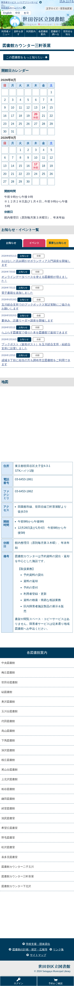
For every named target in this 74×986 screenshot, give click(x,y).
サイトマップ (38, 954)
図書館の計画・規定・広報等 (29, 949)
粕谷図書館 (8, 789)
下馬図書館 (8, 740)
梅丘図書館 (8, 672)
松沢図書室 (8, 847)
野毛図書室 (8, 837)
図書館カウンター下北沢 (16, 886)
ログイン (18, 983)
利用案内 (31, 31)
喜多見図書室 (9, 857)
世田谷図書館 (9, 682)
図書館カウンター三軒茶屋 (17, 876)
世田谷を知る (68, 33)
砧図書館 (6, 691)
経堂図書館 (8, 808)
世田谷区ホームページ (12, 8)
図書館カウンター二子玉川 (17, 866)
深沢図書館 (8, 750)
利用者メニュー (6, 33)
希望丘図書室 (9, 827)
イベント (34, 243)
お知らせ (11, 243)
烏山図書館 (8, 730)
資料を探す (18, 33)
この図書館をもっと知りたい (24, 57)
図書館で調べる (55, 33)
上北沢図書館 (9, 779)
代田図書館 (8, 721)
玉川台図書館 (9, 711)
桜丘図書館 (8, 759)
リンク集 (58, 949)
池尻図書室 (8, 818)
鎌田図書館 (8, 798)
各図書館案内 (43, 33)
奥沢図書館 (8, 701)
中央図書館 (8, 662)
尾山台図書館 (9, 769)
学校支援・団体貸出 (38, 943)
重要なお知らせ (57, 243)
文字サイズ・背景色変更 (59, 8)
